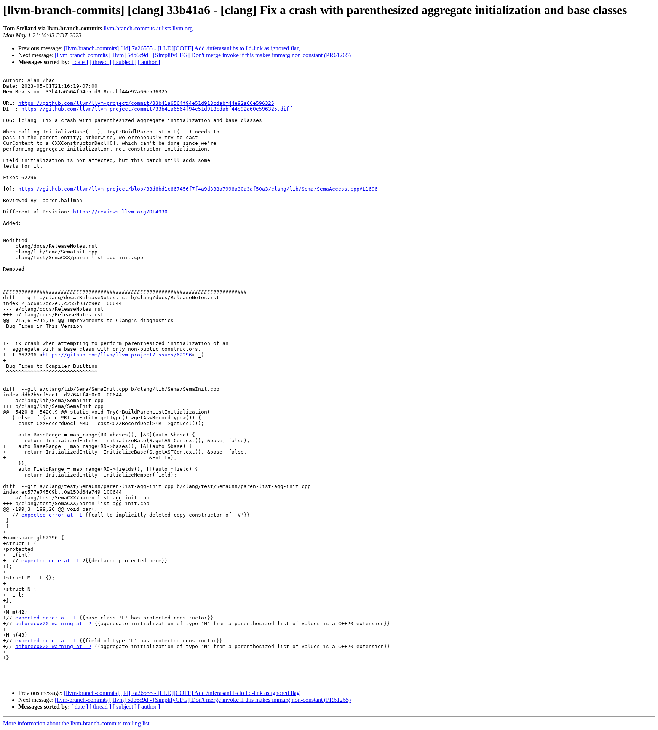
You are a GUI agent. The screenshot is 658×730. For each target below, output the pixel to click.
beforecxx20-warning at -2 (53, 623)
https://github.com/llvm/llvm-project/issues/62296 (117, 355)
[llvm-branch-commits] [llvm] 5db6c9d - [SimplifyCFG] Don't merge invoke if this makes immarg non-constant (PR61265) (203, 55)
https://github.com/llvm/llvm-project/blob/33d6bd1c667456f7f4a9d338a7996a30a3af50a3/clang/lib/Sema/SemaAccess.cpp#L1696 (198, 189)
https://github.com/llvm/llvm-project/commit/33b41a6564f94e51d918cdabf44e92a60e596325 (146, 103)
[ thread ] (100, 62)
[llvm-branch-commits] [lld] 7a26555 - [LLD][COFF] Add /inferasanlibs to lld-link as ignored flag (182, 48)
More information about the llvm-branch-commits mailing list (76, 723)
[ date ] (79, 62)
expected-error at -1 (51, 515)
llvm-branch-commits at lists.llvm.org (148, 28)
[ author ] (149, 62)
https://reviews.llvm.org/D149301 (122, 212)
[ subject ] (124, 62)
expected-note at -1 (50, 560)
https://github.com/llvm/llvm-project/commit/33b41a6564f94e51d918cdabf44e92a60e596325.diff (156, 109)
